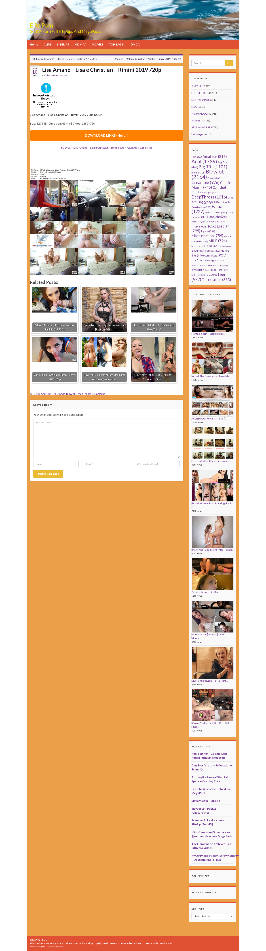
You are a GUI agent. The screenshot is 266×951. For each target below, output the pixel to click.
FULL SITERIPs (200, 92)
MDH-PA (80, 44)
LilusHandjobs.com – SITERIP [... (209, 680)
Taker (47, 75)
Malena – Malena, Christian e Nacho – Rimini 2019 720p (146, 58)
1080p (196, 157)
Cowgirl (214, 178)
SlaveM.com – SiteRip (205, 800)
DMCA (135, 44)
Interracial (203, 226)
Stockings (210, 275)
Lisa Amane (98, 393)
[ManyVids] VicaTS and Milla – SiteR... (212, 549)
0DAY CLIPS (198, 86)
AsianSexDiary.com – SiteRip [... (208, 418)
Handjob (217, 217)
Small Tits (219, 269)
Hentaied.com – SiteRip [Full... (208, 333)
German (198, 217)
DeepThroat (84, 393)
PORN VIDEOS (60, 75)
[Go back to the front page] (133, 20)
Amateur (214, 156)
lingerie (208, 231)
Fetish (211, 212)
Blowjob (71, 393)
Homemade (216, 221)
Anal (43, 393)
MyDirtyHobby (201, 246)
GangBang (225, 212)
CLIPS (47, 44)
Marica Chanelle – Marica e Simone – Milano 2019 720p (67, 58)
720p (37, 393)
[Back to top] (257, 942)
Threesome (216, 279)
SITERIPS (63, 44)
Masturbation (207, 235)
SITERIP (203, 270)
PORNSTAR (198, 120)
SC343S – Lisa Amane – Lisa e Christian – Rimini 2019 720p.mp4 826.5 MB (106, 147)
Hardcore (198, 221)
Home (34, 44)
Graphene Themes (55, 946)
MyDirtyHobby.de (208, 250)
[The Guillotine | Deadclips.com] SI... (211, 460)
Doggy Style (209, 202)
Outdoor (211, 256)
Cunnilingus (208, 192)
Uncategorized (199, 134)
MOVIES (97, 44)
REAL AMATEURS (201, 127)
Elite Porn (41, 25)
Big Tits (51, 393)
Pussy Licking (209, 260)
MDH (202, 241)
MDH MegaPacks (201, 99)
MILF (217, 240)
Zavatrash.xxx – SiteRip (204, 592)
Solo (197, 274)
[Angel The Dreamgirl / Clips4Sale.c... (212, 376)
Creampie (205, 182)
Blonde (61, 393)
